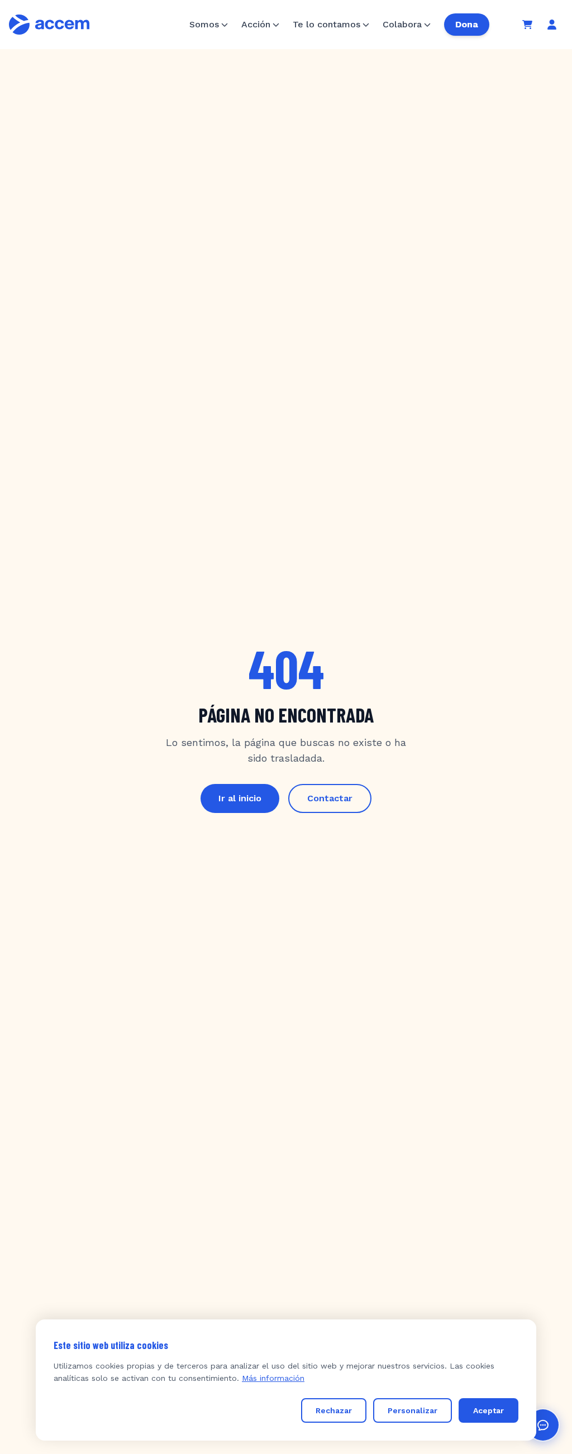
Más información (273, 1378)
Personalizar (412, 1410)
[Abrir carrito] (527, 24)
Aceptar (488, 1410)
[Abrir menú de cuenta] (552, 24)
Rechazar (334, 1410)
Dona (466, 24)
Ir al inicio (239, 798)
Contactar (329, 798)
